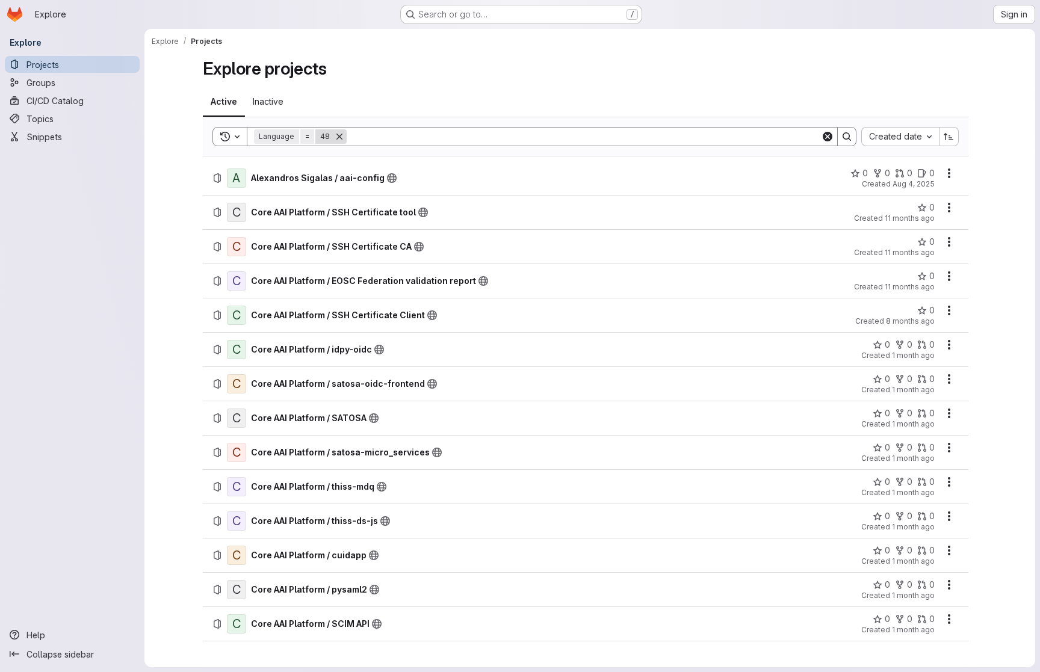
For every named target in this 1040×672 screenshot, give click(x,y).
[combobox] (900, 136)
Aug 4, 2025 (914, 183)
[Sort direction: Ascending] (949, 136)
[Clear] (827, 136)
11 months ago (910, 218)
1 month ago (913, 355)
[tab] (224, 102)
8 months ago (910, 320)
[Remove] (339, 136)
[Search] (846, 136)
